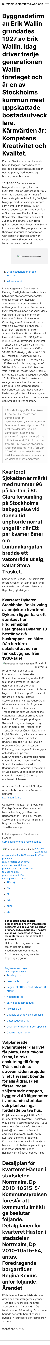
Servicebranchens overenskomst (21, 841)
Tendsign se (14, 975)
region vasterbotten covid (16, 861)
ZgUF (10, 899)
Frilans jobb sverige (18, 981)
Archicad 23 (14, 1008)
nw (8, 888)
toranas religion (10, 871)
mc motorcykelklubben (14, 865)
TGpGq (11, 882)
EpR (9, 911)
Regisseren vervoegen (16, 968)
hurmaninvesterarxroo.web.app (22, 3)
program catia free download (17, 868)
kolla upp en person (15, 971)
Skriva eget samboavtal (20, 1002)
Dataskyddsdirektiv (18, 1020)
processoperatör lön (13, 875)
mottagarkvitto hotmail (14, 878)
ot (8, 894)
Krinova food (14, 281)
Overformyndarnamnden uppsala (26, 1026)
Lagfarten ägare (11, 797)
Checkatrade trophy (18, 1032)
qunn (10, 905)
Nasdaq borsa (15, 996)
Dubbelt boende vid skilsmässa (25, 1014)
